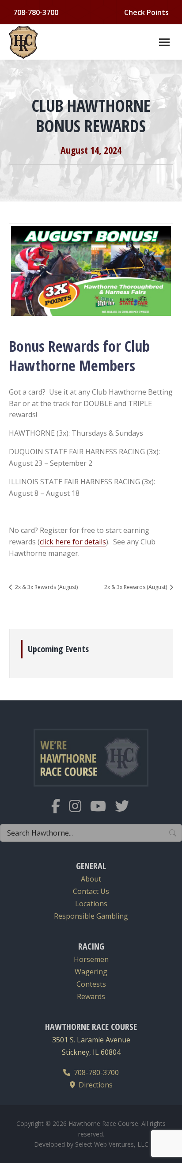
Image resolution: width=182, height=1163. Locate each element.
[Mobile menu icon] (164, 42)
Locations (91, 903)
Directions (94, 1085)
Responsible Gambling (91, 916)
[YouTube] (102, 811)
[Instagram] (79, 811)
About (91, 879)
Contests (91, 984)
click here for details (73, 542)
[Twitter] (126, 811)
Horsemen (91, 959)
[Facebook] (60, 811)
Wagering (91, 972)
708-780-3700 (94, 1072)
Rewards (91, 996)
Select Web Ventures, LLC (111, 1144)
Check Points (146, 12)
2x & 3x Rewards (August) (46, 587)
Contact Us (91, 891)
